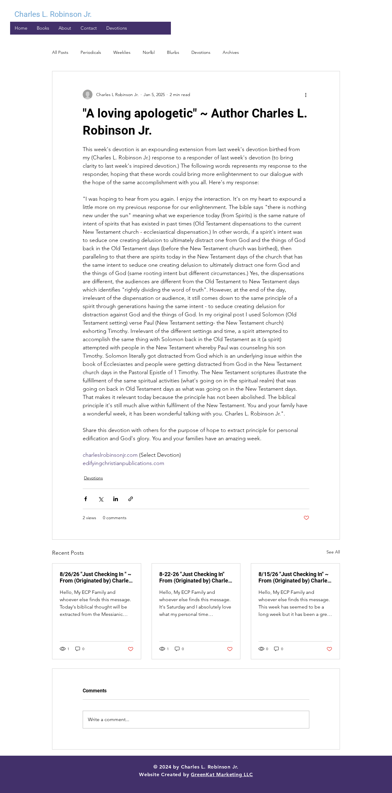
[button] (116, 28)
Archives (231, 52)
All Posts (60, 52)
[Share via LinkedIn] (116, 499)
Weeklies (121, 52)
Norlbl (149, 52)
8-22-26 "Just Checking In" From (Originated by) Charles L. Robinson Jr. (195, 577)
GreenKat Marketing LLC (222, 774)
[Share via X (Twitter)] (101, 499)
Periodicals (91, 52)
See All (333, 552)
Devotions (200, 52)
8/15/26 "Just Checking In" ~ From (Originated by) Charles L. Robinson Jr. (294, 577)
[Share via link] (131, 499)
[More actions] (305, 94)
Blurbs (173, 52)
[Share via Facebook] (86, 499)
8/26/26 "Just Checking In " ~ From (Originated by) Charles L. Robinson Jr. (95, 577)
